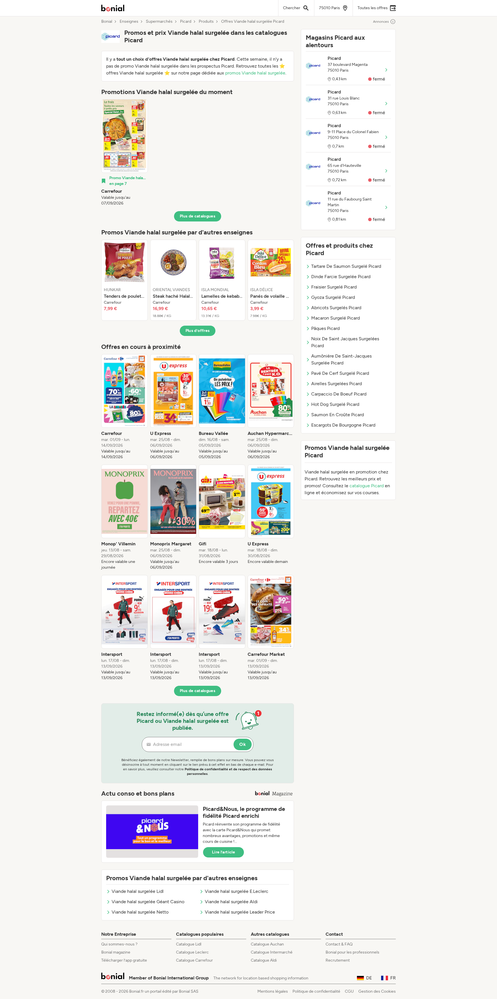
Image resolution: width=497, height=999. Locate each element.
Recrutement (338, 960)
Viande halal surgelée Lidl (138, 891)
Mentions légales (272, 991)
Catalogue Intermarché (272, 952)
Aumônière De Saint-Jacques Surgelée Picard (341, 359)
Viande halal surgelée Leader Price (240, 912)
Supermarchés (159, 22)
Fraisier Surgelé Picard (334, 287)
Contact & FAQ (339, 944)
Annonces (381, 22)
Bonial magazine (115, 952)
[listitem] (124, 152)
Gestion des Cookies (377, 991)
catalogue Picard (366, 485)
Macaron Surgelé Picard (335, 318)
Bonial (106, 22)
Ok (242, 744)
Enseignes (129, 22)
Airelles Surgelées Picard (336, 383)
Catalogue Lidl (188, 944)
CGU (349, 991)
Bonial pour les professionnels (352, 952)
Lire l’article (223, 852)
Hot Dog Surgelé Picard (335, 404)
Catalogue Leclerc (192, 952)
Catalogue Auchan (267, 944)
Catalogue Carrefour (194, 960)
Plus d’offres (198, 330)
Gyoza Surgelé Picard (333, 297)
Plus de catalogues (197, 216)
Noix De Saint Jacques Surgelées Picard (345, 342)
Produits (206, 22)
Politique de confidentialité (316, 991)
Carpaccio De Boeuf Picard (338, 394)
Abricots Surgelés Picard (336, 307)
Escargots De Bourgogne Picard (343, 425)
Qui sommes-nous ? (119, 944)
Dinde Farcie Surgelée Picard (340, 276)
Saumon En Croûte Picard (337, 414)
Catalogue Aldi (264, 960)
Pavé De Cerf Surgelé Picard (340, 373)
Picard (185, 22)
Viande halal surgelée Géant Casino (148, 901)
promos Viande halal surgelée (255, 73)
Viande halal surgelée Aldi (231, 901)
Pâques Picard (325, 328)
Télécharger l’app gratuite (124, 960)
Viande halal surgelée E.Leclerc (236, 891)
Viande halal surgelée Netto (140, 912)
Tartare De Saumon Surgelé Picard (346, 266)
